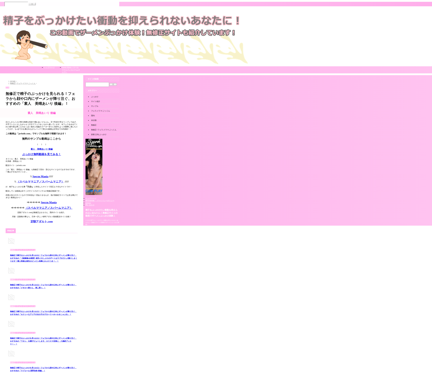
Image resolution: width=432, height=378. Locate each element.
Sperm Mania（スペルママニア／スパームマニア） (71, 69)
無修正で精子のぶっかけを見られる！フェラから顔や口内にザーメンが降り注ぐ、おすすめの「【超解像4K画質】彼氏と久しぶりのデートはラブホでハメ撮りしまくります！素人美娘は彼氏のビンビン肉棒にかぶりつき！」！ (43, 258)
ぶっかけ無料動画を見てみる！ (41, 154)
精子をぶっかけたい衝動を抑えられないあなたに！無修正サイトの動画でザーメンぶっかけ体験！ (102, 213)
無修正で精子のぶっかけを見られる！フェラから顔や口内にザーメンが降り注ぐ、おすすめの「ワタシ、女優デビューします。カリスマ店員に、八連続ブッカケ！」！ (43, 341)
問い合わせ (90, 205)
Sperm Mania (40, 176)
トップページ (49, 67)
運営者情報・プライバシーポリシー (100, 201)
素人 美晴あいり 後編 (42, 149)
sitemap (88, 203)
